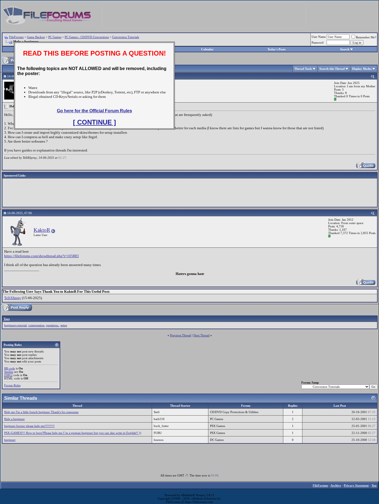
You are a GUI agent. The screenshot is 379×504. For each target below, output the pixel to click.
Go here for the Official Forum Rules (94, 110)
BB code (9, 368)
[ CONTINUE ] (94, 122)
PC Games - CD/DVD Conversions (87, 37)
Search (344, 49)
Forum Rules (12, 385)
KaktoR (42, 230)
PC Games (54, 37)
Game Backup (36, 37)
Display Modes (362, 68)
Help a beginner (14, 419)
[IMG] (8, 375)
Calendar (207, 49)
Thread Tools (303, 68)
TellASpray (12, 298)
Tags (7, 319)
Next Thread (201, 335)
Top (374, 485)
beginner (10, 439)
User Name (319, 36)
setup (63, 325)
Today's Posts (276, 49)
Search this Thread (332, 68)
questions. (52, 325)
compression (36, 325)
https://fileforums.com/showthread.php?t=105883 (41, 256)
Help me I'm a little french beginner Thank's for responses (41, 412)
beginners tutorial (15, 325)
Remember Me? (366, 37)
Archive (335, 485)
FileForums (16, 37)
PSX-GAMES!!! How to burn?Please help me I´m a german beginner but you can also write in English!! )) (72, 433)
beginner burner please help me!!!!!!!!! (29, 426)
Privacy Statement (356, 485)
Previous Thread (180, 335)
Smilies (8, 371)
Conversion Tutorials (125, 37)
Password (318, 42)
